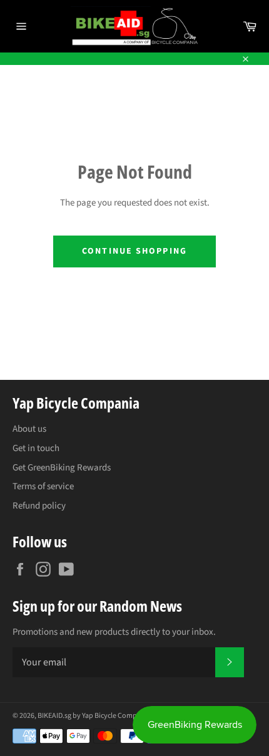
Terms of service (43, 486)
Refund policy (39, 505)
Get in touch (36, 448)
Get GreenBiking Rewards (62, 467)
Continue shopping (134, 251)
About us (29, 428)
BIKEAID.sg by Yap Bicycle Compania (94, 715)
